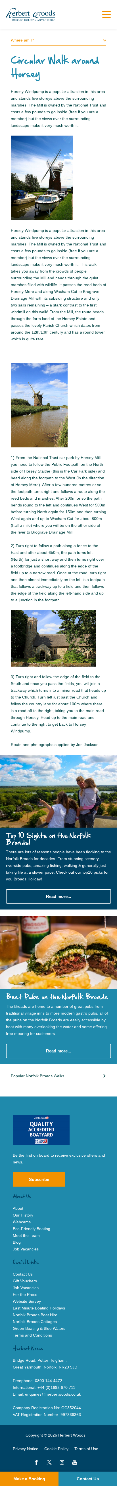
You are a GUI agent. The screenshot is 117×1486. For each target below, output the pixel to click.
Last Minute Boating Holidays (39, 1308)
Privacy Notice (25, 1448)
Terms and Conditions (32, 1335)
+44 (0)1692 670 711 (56, 1387)
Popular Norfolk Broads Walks (37, 1076)
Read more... (58, 896)
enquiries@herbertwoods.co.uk (53, 1394)
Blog (17, 1242)
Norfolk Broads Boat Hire (35, 1315)
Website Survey (27, 1301)
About (18, 1208)
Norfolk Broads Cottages (35, 1321)
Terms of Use (86, 1448)
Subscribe (39, 1179)
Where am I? (22, 40)
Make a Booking (29, 1478)
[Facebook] (36, 1462)
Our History (23, 1215)
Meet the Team (26, 1235)
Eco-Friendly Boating (31, 1228)
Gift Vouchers (25, 1281)
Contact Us (88, 1478)
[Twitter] (49, 1462)
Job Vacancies (26, 1249)
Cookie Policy (56, 1448)
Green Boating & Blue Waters (39, 1328)
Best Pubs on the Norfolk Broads (57, 997)
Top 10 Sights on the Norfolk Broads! (48, 839)
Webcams (22, 1222)
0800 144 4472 (48, 1380)
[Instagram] (61, 1462)
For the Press (25, 1294)
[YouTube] (74, 1462)
